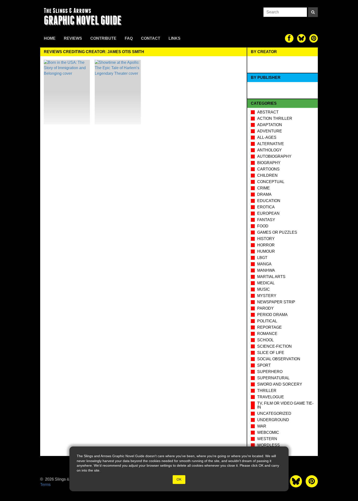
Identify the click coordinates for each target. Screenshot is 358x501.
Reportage (269, 327)
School (265, 340)
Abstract (268, 112)
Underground (273, 420)
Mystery (266, 296)
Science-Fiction (274, 346)
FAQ (129, 38)
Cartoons (268, 169)
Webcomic (268, 432)
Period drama (272, 315)
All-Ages (266, 137)
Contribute (103, 38)
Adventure (269, 131)
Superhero (270, 372)
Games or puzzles (277, 232)
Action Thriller (274, 118)
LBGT (262, 258)
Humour (266, 251)
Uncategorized (274, 413)
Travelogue (270, 397)
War (261, 426)
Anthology (269, 150)
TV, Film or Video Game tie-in (285, 405)
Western (267, 439)
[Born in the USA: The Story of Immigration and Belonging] (67, 92)
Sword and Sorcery (279, 384)
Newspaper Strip (276, 302)
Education (268, 201)
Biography (269, 163)
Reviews (73, 38)
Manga (264, 264)
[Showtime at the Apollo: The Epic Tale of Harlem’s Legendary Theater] (118, 92)
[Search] (313, 12)
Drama (264, 194)
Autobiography (274, 156)
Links (174, 38)
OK (179, 479)
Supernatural (273, 378)
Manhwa (266, 270)
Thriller (266, 391)
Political (267, 321)
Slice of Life (270, 353)
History (266, 239)
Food (262, 226)
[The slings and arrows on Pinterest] (313, 38)
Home (50, 38)
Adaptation (269, 125)
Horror (266, 245)
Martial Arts (271, 277)
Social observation (278, 359)
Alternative (270, 144)
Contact (150, 38)
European (268, 213)
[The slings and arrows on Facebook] (289, 38)
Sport (264, 365)
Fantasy (266, 220)
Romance (267, 334)
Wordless (268, 445)
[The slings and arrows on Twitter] (301, 38)
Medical (266, 283)
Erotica (266, 207)
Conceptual (270, 182)
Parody (265, 308)
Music (263, 289)
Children (267, 175)
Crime (263, 188)
